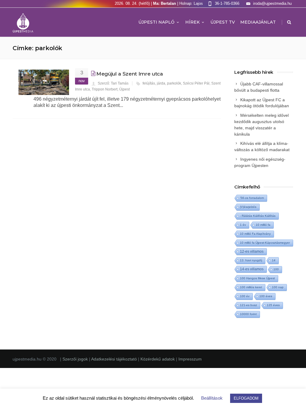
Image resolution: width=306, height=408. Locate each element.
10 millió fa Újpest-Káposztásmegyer (265, 242)
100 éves (265, 296)
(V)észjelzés (248, 206)
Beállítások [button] (212, 398)
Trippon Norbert (104, 89)
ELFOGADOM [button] (246, 398)
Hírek (192, 22)
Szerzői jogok (75, 359)
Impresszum (190, 359)
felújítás (149, 83)
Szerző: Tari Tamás (113, 83)
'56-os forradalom (252, 198)
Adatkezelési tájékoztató (114, 359)
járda (161, 83)
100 (276, 269)
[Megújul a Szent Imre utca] (44, 82)
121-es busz (248, 305)
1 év (243, 224)
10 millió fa (263, 224)
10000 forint (248, 314)
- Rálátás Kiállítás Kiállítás (258, 215)
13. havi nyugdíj (251, 260)
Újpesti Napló (156, 22)
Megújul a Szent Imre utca (129, 74)
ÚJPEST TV (222, 22)
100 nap (278, 287)
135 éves (273, 305)
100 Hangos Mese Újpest (257, 278)
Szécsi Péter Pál (196, 83)
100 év (245, 296)
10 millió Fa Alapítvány (255, 233)
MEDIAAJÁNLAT (258, 22)
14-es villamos (252, 269)
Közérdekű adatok (157, 359)
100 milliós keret (251, 287)
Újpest (124, 89)
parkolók (174, 83)
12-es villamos (252, 251)
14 (274, 260)
